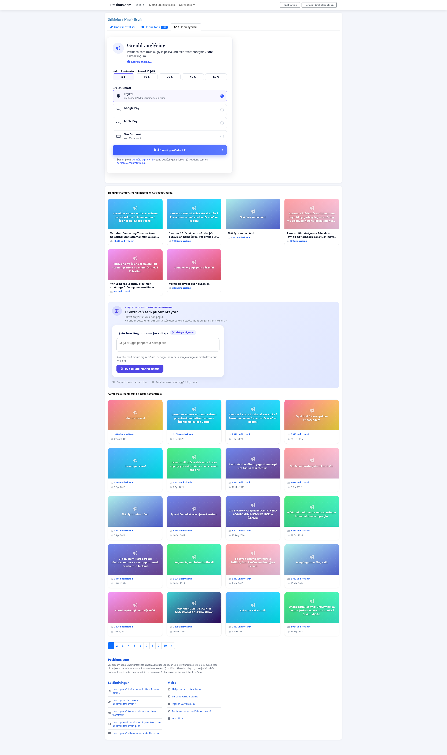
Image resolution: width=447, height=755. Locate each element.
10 (165, 646)
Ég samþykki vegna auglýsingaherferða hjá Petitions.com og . (162, 161)
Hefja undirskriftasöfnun (319, 4)
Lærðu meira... (141, 62)
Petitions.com (120, 5)
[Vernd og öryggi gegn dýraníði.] (194, 270)
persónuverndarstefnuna (131, 163)
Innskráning (290, 4)
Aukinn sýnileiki (187, 27)
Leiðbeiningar (118, 683)
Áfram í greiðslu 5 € (171, 150)
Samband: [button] (186, 4)
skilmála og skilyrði (143, 159)
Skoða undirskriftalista (162, 4)
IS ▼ (142, 4)
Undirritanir (155, 27)
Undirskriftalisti (124, 27)
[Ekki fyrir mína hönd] (253, 220)
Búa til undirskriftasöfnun (142, 368)
